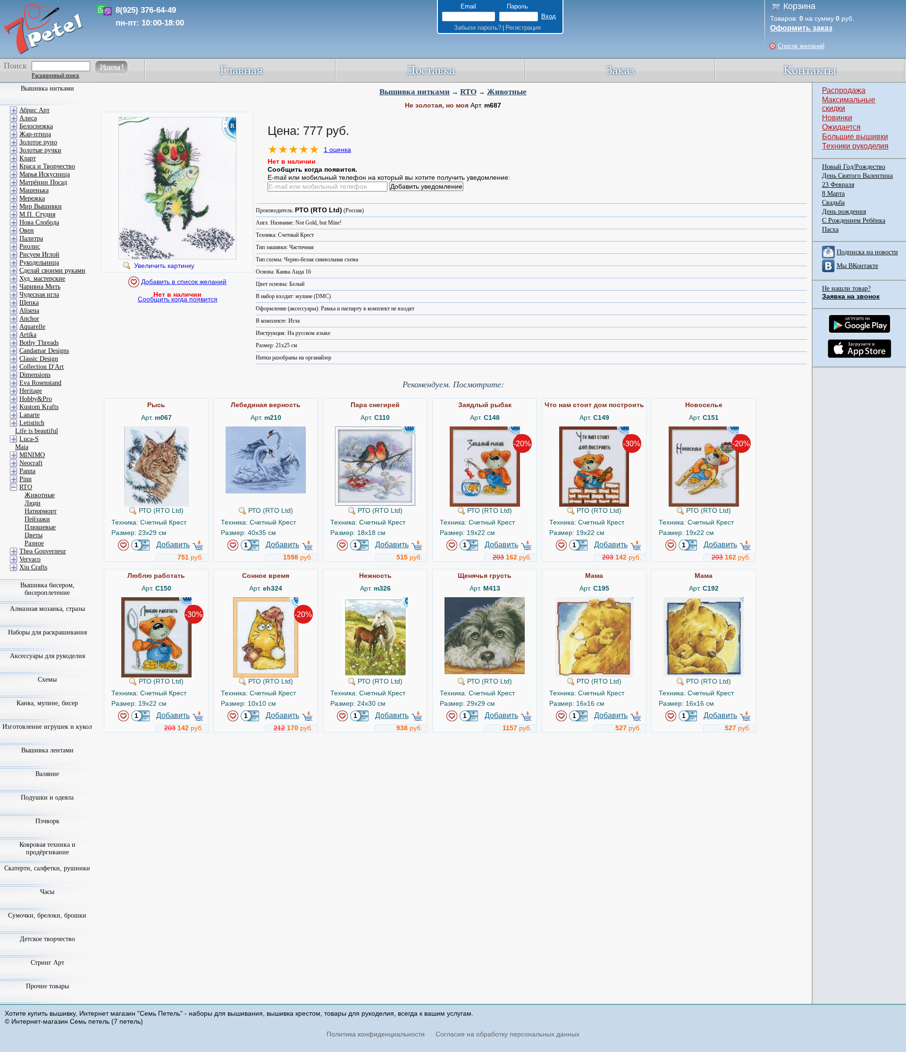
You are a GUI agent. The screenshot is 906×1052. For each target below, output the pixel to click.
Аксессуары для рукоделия (47, 656)
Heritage (30, 390)
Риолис (29, 246)
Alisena (29, 310)
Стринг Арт (47, 962)
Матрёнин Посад (43, 182)
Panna (27, 471)
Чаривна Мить (39, 286)
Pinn (25, 479)
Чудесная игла (39, 294)
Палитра (31, 238)
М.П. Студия (37, 214)
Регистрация (523, 27)
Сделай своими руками (52, 270)
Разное (34, 543)
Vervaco (30, 559)
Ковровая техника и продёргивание (47, 848)
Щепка (29, 302)
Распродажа (843, 90)
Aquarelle (32, 326)
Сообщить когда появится (178, 299)
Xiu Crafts (33, 567)
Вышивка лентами (47, 750)
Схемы (47, 679)
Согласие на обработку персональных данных (507, 1034)
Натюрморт (41, 511)
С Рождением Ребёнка (853, 220)
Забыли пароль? (477, 27)
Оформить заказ (801, 28)
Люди (33, 503)
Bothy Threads (39, 342)
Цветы (33, 535)
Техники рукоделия (855, 146)
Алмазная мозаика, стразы (47, 608)
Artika (27, 334)
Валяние (47, 773)
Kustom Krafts (39, 406)
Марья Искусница (44, 174)
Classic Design (38, 358)
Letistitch (31, 422)
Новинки (837, 118)
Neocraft (30, 463)
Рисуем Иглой (39, 254)
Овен (26, 230)
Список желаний (801, 46)
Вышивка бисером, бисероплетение (47, 589)
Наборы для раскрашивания (47, 632)
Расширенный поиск (55, 75)
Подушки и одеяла (47, 797)
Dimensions (34, 374)
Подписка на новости (867, 252)
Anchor (29, 318)
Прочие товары (47, 986)
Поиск (15, 65)
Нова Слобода (39, 222)
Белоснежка (36, 126)
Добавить (173, 545)
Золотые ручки (40, 150)
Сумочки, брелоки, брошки (47, 915)
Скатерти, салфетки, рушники (47, 868)
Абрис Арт (34, 110)
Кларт (27, 158)
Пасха (830, 229)
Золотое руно (38, 142)
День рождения (844, 211)
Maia (21, 447)
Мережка (32, 198)
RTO (468, 91)
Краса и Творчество (47, 166)
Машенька (34, 190)
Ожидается (841, 127)
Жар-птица (35, 134)
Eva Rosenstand (40, 382)
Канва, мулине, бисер (47, 703)
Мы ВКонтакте (857, 265)
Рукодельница (39, 262)
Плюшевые (40, 527)
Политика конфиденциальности (376, 1034)
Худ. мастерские (42, 278)
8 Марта (833, 193)
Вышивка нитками (414, 91)
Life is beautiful (36, 430)
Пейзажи (37, 519)
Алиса (28, 118)
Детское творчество (47, 939)
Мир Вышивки (40, 206)
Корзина (799, 6)
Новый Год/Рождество (853, 166)
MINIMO (32, 455)
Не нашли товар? (846, 288)
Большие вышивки (855, 137)
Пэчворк (47, 821)
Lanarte (29, 414)
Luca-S (29, 439)
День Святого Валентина (857, 175)
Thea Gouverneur (42, 551)
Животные (507, 91)
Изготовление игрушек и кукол (47, 726)
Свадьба (833, 202)
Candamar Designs (44, 350)
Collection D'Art (41, 366)
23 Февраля (838, 184)
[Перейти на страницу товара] (156, 430)
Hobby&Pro (35, 398)
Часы (47, 891)
